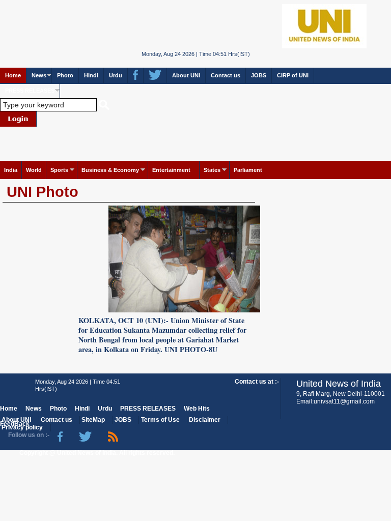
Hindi (91, 75)
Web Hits (197, 408)
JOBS (258, 75)
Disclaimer (204, 420)
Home (13, 75)
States (212, 170)
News (39, 75)
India (10, 170)
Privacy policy (22, 427)
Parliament (248, 170)
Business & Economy (110, 170)
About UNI (186, 75)
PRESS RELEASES (29, 91)
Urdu (115, 75)
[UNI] (195, 25)
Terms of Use (160, 420)
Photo (65, 75)
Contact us (225, 75)
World (34, 170)
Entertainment (171, 170)
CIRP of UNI (293, 75)
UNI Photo (42, 192)
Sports (59, 170)
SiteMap (93, 420)
